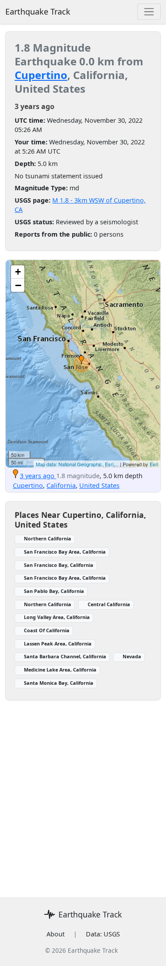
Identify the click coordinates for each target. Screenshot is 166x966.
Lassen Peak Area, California (58, 643)
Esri (154, 464)
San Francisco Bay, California (58, 565)
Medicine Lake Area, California (60, 669)
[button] (81, 359)
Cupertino (41, 75)
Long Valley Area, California (57, 617)
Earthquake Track (37, 11)
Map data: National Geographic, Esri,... (77, 464)
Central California (109, 604)
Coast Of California (46, 630)
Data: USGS (103, 934)
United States (99, 485)
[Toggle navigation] (149, 12)
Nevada (132, 656)
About (55, 934)
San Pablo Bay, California (54, 591)
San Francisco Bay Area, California (65, 551)
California (61, 485)
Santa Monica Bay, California (58, 682)
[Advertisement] (83, 807)
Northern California (47, 538)
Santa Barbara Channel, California (65, 656)
